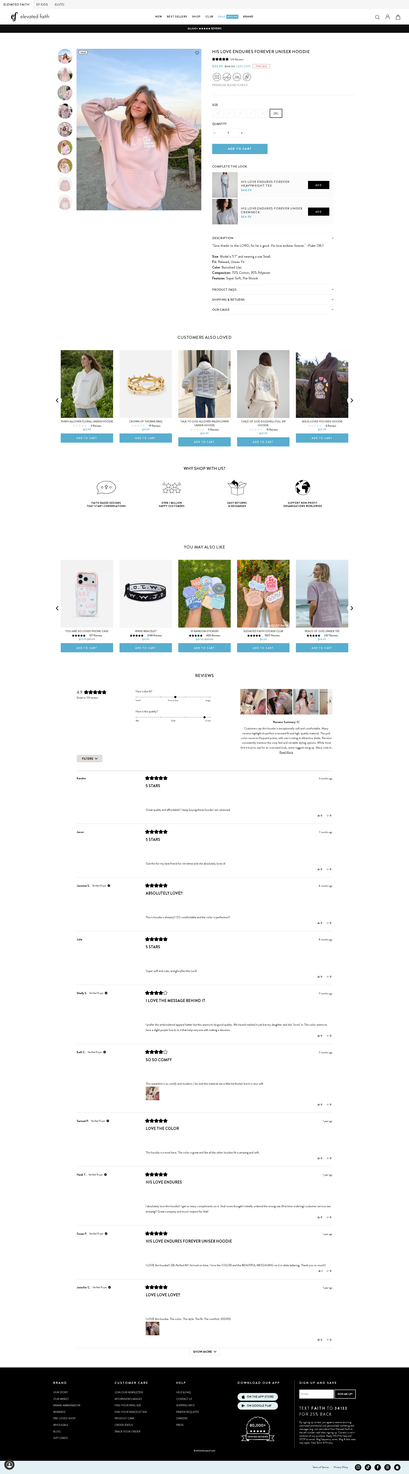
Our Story (60, 1392)
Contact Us (184, 1399)
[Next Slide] (330, 702)
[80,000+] (257, 1440)
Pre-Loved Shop (64, 1418)
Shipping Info (185, 1405)
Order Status (124, 1425)
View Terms (316, 1443)
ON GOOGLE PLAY (259, 1406)
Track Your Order (127, 1432)
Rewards (59, 1412)
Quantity (219, 124)
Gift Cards (60, 1438)
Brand (248, 16)
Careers (181, 1418)
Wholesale (60, 1425)
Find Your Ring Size (128, 1405)
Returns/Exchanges (128, 1399)
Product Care (124, 1418)
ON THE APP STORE (260, 1397)
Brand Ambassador (66, 1405)
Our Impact (61, 1399)
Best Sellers (177, 16)
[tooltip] (298, 722)
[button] (228, 59)
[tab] (273, 238)
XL (263, 113)
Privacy (329, 1443)
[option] (204, 29)
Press (179, 1425)
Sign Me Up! (345, 1394)
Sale (228, 16)
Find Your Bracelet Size (131, 1412)
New (158, 16)
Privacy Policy (341, 1467)
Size (215, 105)
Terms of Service (321, 1467)
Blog (57, 1432)
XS (218, 113)
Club (209, 16)
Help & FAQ (183, 1392)
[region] (286, 702)
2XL (276, 113)
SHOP (196, 16)
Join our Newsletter (129, 1392)
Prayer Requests (187, 1412)
